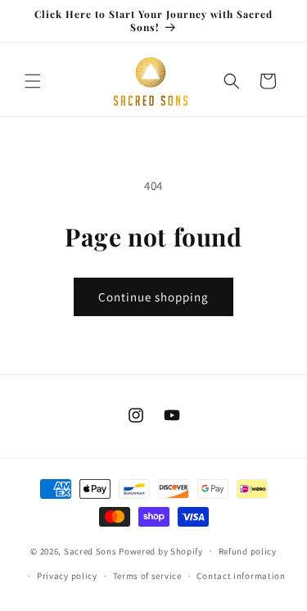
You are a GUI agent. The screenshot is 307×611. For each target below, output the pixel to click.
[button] (33, 81)
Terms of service (147, 576)
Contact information (240, 576)
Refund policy (248, 551)
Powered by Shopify (161, 550)
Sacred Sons (90, 550)
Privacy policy (67, 576)
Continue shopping (153, 297)
